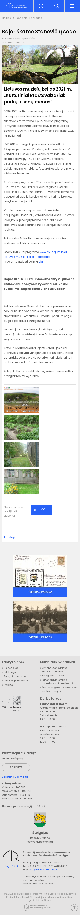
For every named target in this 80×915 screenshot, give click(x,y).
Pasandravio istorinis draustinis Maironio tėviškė (57, 681)
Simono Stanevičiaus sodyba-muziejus (54, 669)
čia (41, 262)
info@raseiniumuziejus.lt (44, 869)
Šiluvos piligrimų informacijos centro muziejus (59, 689)
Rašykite (16, 767)
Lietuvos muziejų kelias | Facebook (27, 257)
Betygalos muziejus (53, 675)
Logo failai (11, 866)
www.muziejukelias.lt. (54, 252)
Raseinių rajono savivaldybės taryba (40, 840)
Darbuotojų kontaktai (15, 777)
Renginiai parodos (15, 676)
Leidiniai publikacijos (16, 680)
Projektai (9, 685)
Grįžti (13, 537)
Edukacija (10, 672)
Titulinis (6, 18)
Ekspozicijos (11, 667)
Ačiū (40, 510)
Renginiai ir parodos (29, 18)
